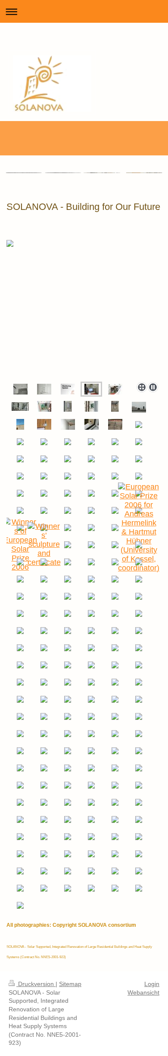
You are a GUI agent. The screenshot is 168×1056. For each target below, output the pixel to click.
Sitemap (70, 983)
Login (151, 983)
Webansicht (143, 992)
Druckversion (36, 983)
